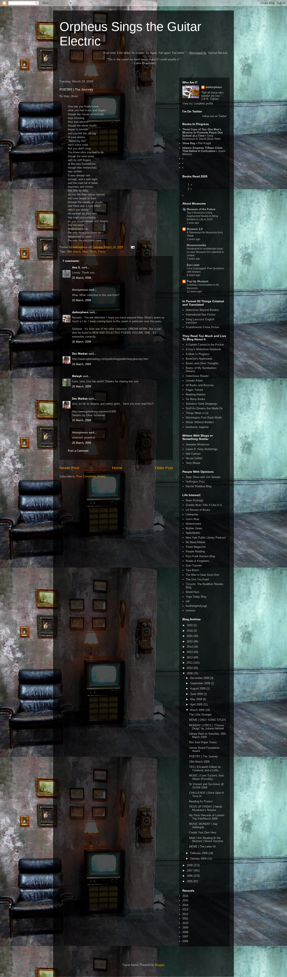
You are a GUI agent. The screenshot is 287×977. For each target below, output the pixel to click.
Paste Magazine (195, 546)
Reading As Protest (201, 801)
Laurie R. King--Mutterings (201, 449)
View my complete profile (197, 103)
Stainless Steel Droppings (201, 403)
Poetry (102, 251)
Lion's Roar (192, 519)
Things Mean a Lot (197, 413)
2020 (190, 625)
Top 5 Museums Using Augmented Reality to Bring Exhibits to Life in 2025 (202, 216)
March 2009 (197, 710)
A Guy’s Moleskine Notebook (203, 349)
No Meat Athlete (195, 542)
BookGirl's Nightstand (199, 358)
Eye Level (193, 265)
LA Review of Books (198, 509)
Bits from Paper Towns (203, 742)
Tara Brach (192, 570)
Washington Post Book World (203, 417)
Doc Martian (80, 353)
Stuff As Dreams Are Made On (204, 408)
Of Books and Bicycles (200, 385)
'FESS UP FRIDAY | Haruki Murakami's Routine (205, 808)
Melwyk (77, 376)
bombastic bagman (197, 427)
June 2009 (197, 694)
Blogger (159, 964)
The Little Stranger (200, 714)
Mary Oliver (89, 251)
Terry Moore (193, 463)
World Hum (192, 592)
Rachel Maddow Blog (198, 486)
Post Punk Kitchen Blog (200, 556)
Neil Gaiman (193, 453)
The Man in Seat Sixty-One (202, 574)
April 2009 (196, 704)
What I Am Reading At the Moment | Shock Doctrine (206, 839)
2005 (190, 881)
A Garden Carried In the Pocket (205, 344)
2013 (190, 652)
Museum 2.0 (195, 229)
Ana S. (76, 267)
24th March (74, 251)
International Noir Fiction (200, 314)
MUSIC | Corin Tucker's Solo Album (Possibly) (206, 777)
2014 (190, 646)
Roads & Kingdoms (197, 560)
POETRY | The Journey (203, 756)
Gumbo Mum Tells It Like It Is (204, 505)
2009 (190, 673)
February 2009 (199, 853)
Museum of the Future (201, 209)
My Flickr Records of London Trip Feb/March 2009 (206, 817)
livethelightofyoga (196, 605)
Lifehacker (192, 514)
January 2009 (198, 858)
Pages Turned (194, 389)
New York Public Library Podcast (206, 537)
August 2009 (198, 688)
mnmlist (190, 610)
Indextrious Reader (197, 376)
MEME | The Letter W (202, 846)
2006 (190, 875)
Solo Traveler (194, 565)
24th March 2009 (199, 761)
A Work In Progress (197, 354)
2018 (190, 630)
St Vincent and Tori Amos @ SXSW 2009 (206, 786)
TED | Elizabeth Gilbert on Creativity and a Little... (205, 768)
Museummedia (196, 245)
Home (117, 468)
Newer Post (69, 468)
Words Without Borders (200, 422)
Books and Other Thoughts (202, 363)
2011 (190, 662)
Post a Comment (78, 450)
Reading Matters (196, 394)
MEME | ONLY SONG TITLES (207, 719)
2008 (190, 865)
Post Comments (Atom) (90, 476)
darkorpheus (80, 312)
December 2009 (200, 678)
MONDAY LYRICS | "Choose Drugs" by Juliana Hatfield (206, 727)
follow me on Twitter (214, 116)
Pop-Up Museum (197, 281)
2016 (190, 636)
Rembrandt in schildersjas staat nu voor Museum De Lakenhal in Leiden (205, 252)
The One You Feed (197, 579)
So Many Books (195, 399)
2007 (190, 870)
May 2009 (196, 699)
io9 (187, 601)
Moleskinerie (193, 523)
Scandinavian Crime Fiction (202, 327)
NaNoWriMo (193, 533)
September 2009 (200, 683)
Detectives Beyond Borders (202, 310)
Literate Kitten (194, 380)
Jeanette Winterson (197, 444)
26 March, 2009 (81, 341)
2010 (190, 667)
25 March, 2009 (81, 277)
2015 (190, 641)
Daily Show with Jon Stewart (203, 477)
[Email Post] (132, 247)
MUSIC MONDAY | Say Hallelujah (203, 825)
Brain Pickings (194, 500)
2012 (190, 657)
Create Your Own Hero (202, 832)
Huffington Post (195, 481)
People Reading (195, 551)
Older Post (164, 468)
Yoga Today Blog (196, 596)
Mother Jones (194, 528)
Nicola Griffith (194, 458)
